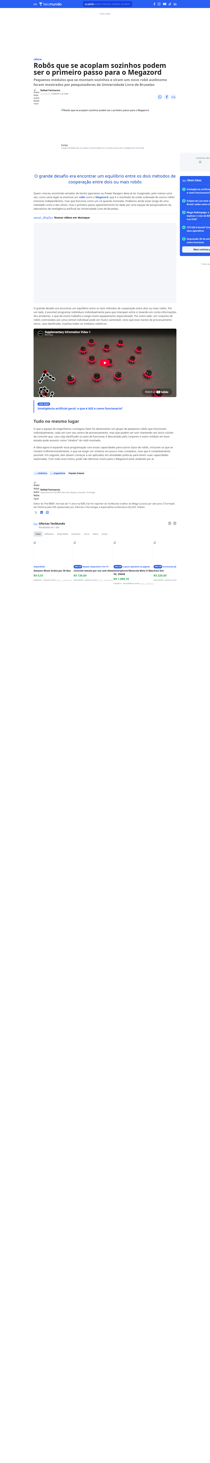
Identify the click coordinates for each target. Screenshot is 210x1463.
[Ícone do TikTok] (170, 4)
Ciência (38, 59)
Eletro (95, 534)
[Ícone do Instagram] (159, 4)
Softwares (49, 534)
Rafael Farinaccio (50, 90)
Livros (86, 534)
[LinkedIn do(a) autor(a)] (41, 512)
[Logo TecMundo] (50, 4)
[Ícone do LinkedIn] (175, 4)
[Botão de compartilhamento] (160, 97)
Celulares (75, 534)
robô (82, 197)
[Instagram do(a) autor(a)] (47, 512)
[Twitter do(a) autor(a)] (36, 512)
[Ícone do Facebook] (154, 4)
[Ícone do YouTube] (164, 4)
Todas (38, 534)
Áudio (104, 534)
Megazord (101, 197)
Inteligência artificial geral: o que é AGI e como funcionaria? (80, 408)
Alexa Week (62, 534)
